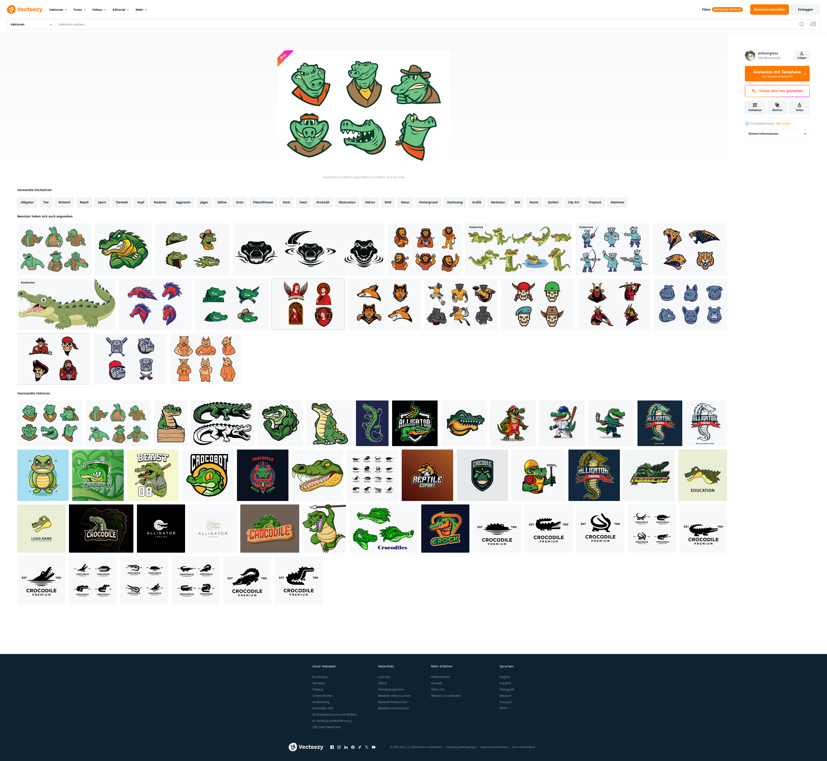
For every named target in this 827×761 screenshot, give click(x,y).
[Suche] (801, 24)
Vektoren (56, 10)
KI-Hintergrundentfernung (331, 721)
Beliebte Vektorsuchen (394, 696)
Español (505, 683)
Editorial (119, 10)
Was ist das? (783, 123)
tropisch (595, 202)
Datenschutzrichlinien (494, 747)
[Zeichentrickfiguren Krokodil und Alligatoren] (383, 528)
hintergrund (428, 202)
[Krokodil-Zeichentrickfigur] (329, 423)
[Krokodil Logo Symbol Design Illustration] (372, 475)
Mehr (139, 10)
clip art (573, 202)
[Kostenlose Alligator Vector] (231, 304)
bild (517, 202)
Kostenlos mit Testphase (777, 73)
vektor (370, 202)
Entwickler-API (322, 708)
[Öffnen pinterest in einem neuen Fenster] (353, 747)
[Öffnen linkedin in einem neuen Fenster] (346, 747)
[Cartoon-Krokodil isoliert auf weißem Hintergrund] (66, 304)
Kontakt (436, 683)
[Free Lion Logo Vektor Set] (425, 249)
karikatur (498, 202)
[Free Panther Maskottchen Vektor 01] (613, 249)
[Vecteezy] (24, 9)
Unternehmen (322, 696)
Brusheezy (320, 677)
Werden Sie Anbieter (446, 696)
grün (239, 202)
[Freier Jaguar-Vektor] (690, 249)
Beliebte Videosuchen (393, 708)
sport (102, 202)
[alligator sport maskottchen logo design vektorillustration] (538, 475)
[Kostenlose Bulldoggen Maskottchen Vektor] (690, 304)
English (505, 677)
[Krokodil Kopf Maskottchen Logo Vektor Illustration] (464, 423)
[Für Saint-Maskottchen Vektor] (308, 304)
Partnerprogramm (391, 689)
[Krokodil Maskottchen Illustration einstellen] (222, 423)
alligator (27, 202)
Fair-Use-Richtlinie (523, 747)
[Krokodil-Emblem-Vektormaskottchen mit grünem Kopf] (482, 475)
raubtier (160, 202)
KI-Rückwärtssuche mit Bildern (334, 714)
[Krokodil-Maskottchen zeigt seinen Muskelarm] (123, 249)
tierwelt (122, 202)
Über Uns (438, 689)
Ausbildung (320, 702)
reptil (84, 202)
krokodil (323, 202)
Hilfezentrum (440, 677)
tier (46, 202)
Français (506, 702)
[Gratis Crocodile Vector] (192, 249)
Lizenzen (384, 677)
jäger (204, 202)
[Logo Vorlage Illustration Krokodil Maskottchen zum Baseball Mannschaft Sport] (562, 423)
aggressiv (183, 202)
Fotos (78, 10)
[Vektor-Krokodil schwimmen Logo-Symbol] (702, 475)
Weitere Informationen (763, 134)
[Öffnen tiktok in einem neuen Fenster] (360, 747)
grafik (476, 202)
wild (388, 202)
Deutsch (506, 696)
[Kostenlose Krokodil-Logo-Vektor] (49, 423)
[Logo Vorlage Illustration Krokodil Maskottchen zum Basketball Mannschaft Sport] (513, 423)
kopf (140, 202)
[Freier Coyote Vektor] (384, 304)
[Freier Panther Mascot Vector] (461, 304)
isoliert (553, 202)
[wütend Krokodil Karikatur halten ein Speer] (324, 528)
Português (507, 689)
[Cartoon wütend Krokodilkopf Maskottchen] (317, 475)
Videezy (317, 689)
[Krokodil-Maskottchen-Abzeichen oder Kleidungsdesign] (262, 475)
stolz (286, 202)
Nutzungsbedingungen (461, 747)
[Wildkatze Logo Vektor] (205, 358)
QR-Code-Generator (326, 727)
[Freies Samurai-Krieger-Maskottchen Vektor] (614, 304)
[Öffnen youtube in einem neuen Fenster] (373, 747)
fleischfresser (263, 202)
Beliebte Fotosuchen (392, 702)
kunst (534, 202)
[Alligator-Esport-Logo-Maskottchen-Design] (682, 423)
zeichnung (455, 202)
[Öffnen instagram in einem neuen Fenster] (339, 747)
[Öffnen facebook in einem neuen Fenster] (332, 747)
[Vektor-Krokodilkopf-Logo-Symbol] (41, 528)
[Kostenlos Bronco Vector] (155, 304)
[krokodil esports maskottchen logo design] (101, 528)
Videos (97, 10)
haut (303, 202)
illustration (347, 202)
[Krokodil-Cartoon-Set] (519, 249)
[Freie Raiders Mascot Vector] (53, 358)
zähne (222, 202)
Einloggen (805, 9)
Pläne (706, 9)
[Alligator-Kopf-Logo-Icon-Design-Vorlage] (161, 528)
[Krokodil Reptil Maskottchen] (372, 423)
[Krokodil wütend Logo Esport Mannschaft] (427, 475)
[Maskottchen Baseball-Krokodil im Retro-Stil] (153, 475)
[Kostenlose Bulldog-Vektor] (130, 358)
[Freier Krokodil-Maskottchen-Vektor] (54, 249)
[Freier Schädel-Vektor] (537, 304)
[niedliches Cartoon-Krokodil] (170, 423)
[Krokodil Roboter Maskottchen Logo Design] (208, 475)
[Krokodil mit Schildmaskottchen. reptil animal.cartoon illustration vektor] (269, 528)
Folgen (801, 58)
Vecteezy (318, 683)
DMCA (382, 683)
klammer (617, 202)
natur (405, 202)
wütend (64, 202)
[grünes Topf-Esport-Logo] (445, 528)
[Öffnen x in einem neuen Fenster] (366, 747)
